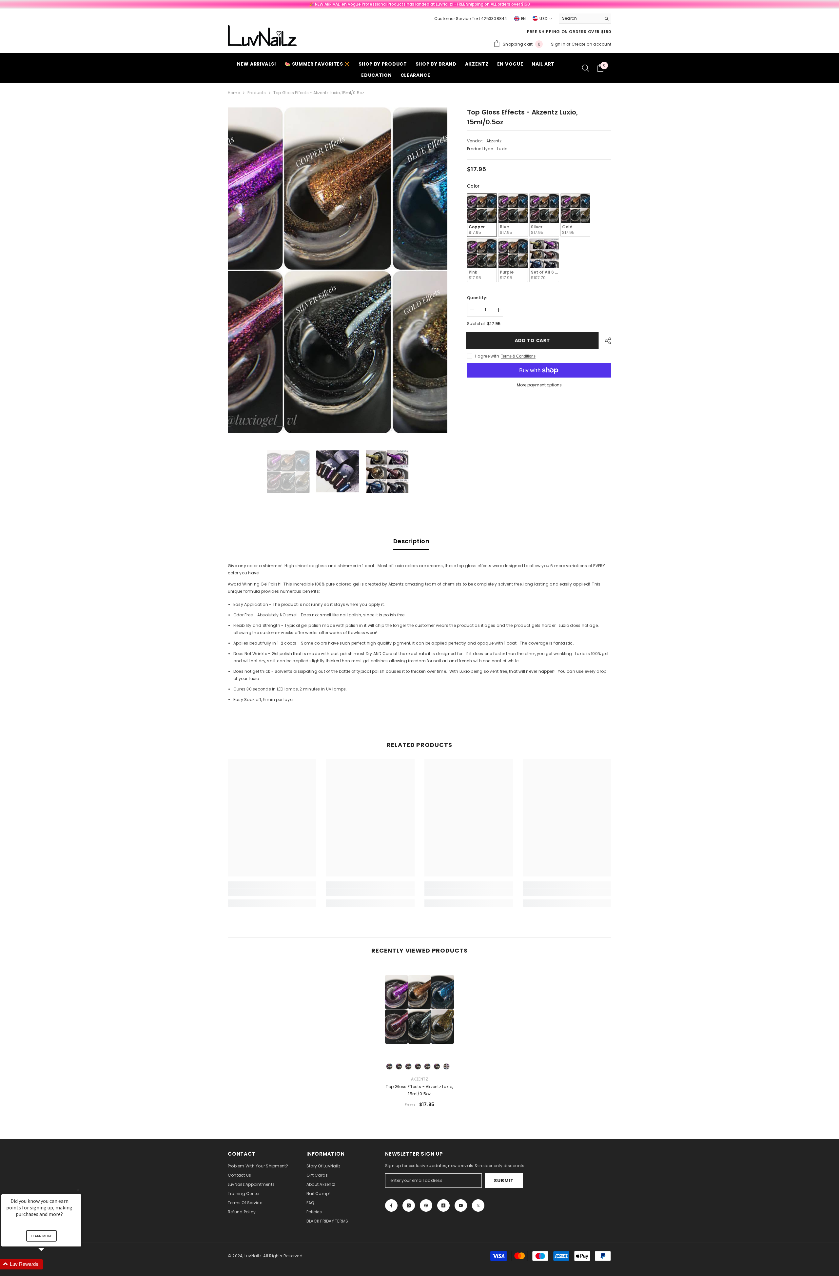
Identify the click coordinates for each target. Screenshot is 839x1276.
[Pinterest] (426, 1205)
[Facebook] (391, 1205)
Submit (504, 1180)
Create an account (591, 44)
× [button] (78, 1190)
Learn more (41, 1235)
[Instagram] (408, 1205)
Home (234, 92)
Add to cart (533, 340)
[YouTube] (461, 1205)
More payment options (539, 385)
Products (256, 92)
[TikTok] (443, 1205)
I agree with (487, 356)
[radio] (482, 215)
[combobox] (580, 18)
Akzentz (494, 141)
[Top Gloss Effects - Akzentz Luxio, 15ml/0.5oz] (419, 1009)
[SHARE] (605, 341)
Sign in (558, 44)
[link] (272, 892)
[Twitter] (478, 1205)
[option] (338, 270)
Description (411, 541)
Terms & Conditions (518, 356)
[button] (49, 1264)
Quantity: (477, 297)
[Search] (585, 18)
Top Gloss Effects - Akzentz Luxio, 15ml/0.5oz (419, 1090)
